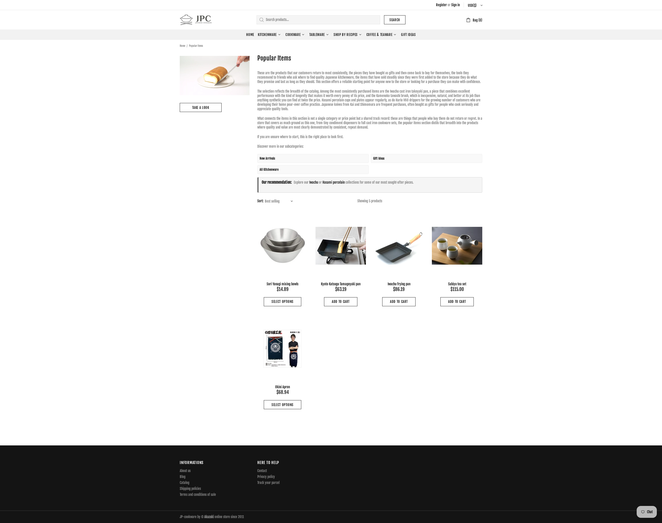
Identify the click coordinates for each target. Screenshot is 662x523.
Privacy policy (266, 477)
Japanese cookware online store (196, 19)
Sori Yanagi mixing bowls (282, 284)
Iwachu (313, 182)
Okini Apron (282, 387)
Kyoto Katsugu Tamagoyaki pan (340, 284)
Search (394, 20)
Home (182, 45)
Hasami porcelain (333, 182)
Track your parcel (268, 483)
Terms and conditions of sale (198, 494)
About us (185, 471)
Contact (262, 471)
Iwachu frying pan (399, 284)
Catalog (184, 483)
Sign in (455, 5)
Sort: (260, 201)
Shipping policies (190, 489)
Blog (182, 477)
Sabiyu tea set (457, 284)
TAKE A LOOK (200, 108)
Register (441, 5)
